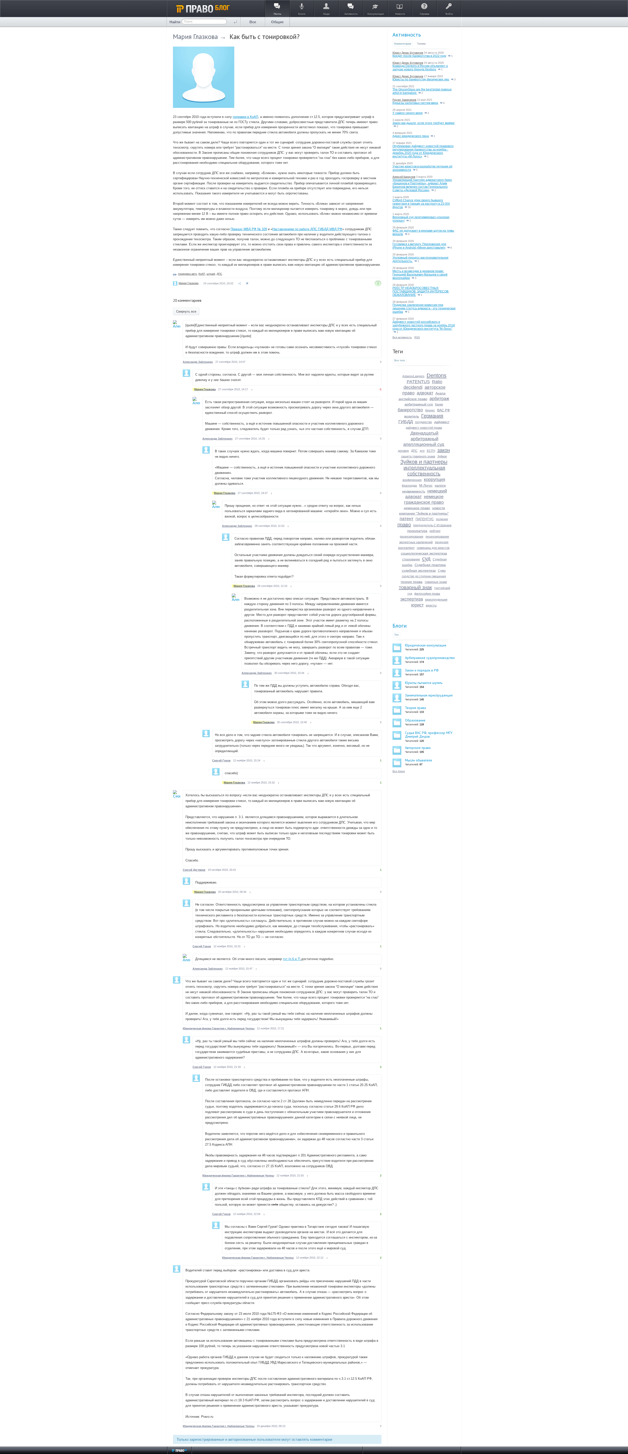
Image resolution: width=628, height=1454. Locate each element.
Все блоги (398, 771)
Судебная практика (430, 565)
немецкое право (417, 508)
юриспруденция (436, 599)
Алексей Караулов (403, 176)
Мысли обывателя (418, 760)
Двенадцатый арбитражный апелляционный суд (423, 439)
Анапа (440, 393)
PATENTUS (418, 381)
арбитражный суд (419, 404)
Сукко (442, 570)
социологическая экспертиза (424, 553)
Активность (406, 34)
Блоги (399, 625)
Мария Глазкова (195, 36)
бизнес (430, 410)
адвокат (425, 393)
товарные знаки (436, 582)
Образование (415, 720)
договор (403, 451)
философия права (427, 593)
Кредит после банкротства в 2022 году (419, 56)
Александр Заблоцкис (198, 361)
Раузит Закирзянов (404, 99)
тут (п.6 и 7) (292, 959)
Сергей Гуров (221, 760)
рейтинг (435, 531)
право (404, 524)
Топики (421, 43)
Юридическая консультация (425, 645)
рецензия (441, 542)
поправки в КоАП (245, 117)
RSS (417, 337)
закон (443, 450)
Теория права (415, 708)
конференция (412, 480)
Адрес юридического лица (410, 136)
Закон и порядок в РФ (422, 670)
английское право (413, 399)
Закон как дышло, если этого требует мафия (423, 123)
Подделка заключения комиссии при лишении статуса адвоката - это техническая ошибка (424, 308)
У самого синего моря (407, 113)
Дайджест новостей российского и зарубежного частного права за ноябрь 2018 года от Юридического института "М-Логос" (423, 325)
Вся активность (402, 337)
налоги (440, 485)
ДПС (219, 273)
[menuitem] (253, 22)
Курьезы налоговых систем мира (415, 103)
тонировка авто (187, 273)
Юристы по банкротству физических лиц (420, 79)
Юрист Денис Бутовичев (407, 52)
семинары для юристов (433, 548)
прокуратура (417, 531)
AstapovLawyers (413, 376)
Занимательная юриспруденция (429, 695)
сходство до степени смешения (424, 576)
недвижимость (413, 491)
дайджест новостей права (424, 428)
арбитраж (439, 398)
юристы (431, 605)
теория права (411, 582)
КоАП (201, 273)
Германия (432, 415)
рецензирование (411, 536)
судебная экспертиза (419, 570)
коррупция (434, 479)
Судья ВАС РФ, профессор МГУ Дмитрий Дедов (428, 735)
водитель (411, 416)
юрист (417, 605)
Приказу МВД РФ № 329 (249, 229)
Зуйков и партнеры (423, 462)
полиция (442, 519)
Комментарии (402, 43)
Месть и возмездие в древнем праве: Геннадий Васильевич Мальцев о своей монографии (419, 274)
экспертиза (411, 599)
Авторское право (418, 748)
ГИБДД (405, 421)
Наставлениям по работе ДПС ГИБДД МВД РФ (307, 229)
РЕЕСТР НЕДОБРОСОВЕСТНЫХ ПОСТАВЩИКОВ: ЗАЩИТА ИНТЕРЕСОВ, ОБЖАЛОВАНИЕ (420, 291)
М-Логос (425, 485)
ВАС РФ (443, 410)
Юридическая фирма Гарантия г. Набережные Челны (218, 1028)
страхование (411, 559)
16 (409, 207)
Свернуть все (186, 311)
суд (426, 559)
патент (406, 518)
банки (439, 404)
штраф (211, 273)
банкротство (410, 409)
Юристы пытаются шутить (423, 683)
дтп (422, 451)
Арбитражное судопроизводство (430, 658)
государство (423, 422)
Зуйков (442, 456)
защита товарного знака (418, 456)
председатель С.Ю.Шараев (432, 525)
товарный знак (415, 587)
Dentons (436, 375)
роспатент (406, 548)
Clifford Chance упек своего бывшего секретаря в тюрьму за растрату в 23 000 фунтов (421, 204)
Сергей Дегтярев (194, 869)
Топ (396, 634)
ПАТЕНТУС (425, 519)
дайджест (441, 422)
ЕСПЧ (431, 451)
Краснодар (409, 485)
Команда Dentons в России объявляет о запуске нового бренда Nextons (420, 67)
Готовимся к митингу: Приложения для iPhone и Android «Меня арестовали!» (419, 245)
